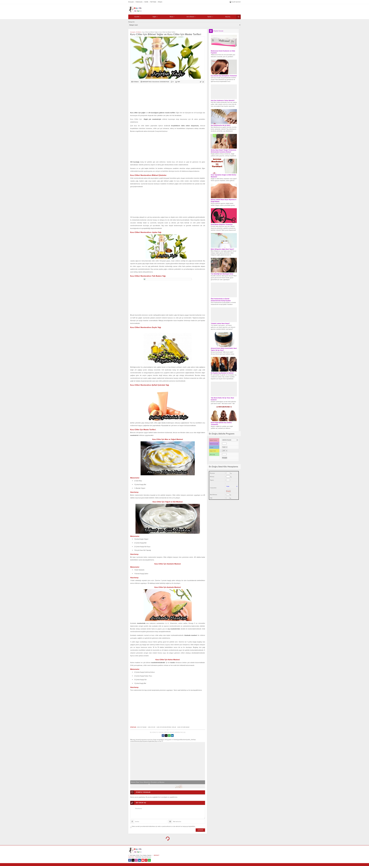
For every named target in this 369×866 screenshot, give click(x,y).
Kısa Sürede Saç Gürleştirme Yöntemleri (224, 76)
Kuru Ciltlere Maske (183, 727)
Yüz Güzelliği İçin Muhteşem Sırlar (222, 274)
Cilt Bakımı (138, 32)
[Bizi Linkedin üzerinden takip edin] (139, 860)
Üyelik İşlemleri (236, 2)
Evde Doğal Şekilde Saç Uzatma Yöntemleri (221, 423)
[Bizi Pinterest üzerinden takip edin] (146, 860)
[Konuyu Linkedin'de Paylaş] (172, 735)
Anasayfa (132, 32)
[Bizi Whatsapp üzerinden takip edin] (149, 860)
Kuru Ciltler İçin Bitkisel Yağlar (166, 727)
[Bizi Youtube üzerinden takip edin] (142, 860)
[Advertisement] (167, 97)
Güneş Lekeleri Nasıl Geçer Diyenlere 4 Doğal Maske (223, 200)
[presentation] (133, 761)
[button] (134, 786)
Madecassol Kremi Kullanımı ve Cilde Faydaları (223, 52)
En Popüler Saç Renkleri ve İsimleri (222, 373)
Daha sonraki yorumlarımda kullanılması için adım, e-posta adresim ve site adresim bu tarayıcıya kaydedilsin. (163, 826)
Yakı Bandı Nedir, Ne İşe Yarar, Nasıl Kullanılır (222, 399)
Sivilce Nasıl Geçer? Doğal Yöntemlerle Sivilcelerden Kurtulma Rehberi (223, 151)
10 (201, 786)
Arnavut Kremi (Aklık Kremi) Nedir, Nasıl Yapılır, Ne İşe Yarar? (224, 349)
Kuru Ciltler (151, 727)
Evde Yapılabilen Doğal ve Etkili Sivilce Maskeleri (223, 176)
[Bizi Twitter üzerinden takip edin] (133, 860)
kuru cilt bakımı (141, 727)
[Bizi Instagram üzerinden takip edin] (136, 860)
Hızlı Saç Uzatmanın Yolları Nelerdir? (223, 100)
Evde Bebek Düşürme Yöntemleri (222, 224)
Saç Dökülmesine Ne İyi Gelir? (220, 125)
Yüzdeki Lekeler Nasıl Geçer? (220, 323)
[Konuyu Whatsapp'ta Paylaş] (169, 735)
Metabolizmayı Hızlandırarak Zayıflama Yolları (146, 782)
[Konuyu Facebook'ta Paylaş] (163, 735)
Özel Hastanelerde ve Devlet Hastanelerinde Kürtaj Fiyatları (221, 299)
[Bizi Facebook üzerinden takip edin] (129, 860)
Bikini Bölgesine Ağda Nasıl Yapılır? (222, 249)
